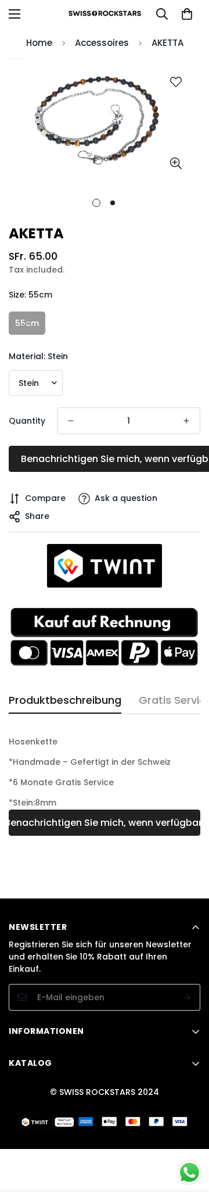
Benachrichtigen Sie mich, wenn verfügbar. (104, 822)
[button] (187, 14)
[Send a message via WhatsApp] (189, 1172)
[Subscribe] (187, 997)
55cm (27, 323)
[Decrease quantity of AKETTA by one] (70, 421)
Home (39, 43)
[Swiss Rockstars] (104, 14)
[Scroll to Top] (188, 1130)
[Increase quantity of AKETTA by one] (186, 421)
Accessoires (102, 43)
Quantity (27, 421)
